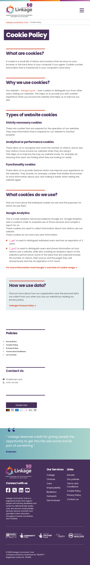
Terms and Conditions (16, 351)
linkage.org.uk (28, 90)
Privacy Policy (12, 348)
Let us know (11, 355)
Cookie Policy (12, 345)
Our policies (11, 341)
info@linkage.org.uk (14, 379)
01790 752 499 (12, 383)
